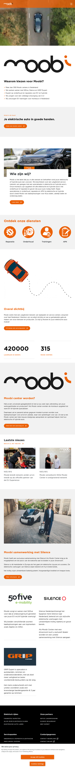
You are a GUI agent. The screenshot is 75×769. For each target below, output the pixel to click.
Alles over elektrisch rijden (16, 721)
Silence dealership (48, 721)
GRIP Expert (45, 724)
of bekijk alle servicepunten (15, 328)
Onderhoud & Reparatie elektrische (18, 738)
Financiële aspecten (12, 718)
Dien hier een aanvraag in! (15, 425)
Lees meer (15, 202)
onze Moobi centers (12, 741)
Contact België (46, 741)
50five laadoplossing (49, 718)
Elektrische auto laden (13, 724)
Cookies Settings (37, 764)
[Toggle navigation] (71, 4)
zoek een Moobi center (14, 126)
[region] (37, 756)
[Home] (6, 4)
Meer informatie (11, 577)
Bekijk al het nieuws (12, 443)
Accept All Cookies (38, 757)
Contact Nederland (48, 738)
